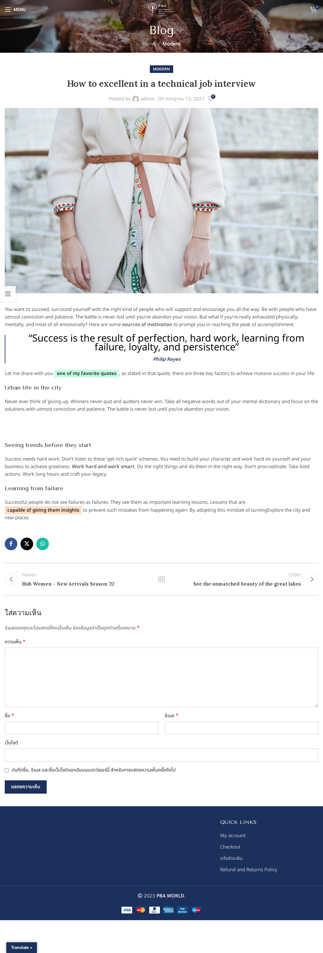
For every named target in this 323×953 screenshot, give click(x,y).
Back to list (161, 579)
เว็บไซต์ (11, 743)
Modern (171, 44)
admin (148, 99)
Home (149, 44)
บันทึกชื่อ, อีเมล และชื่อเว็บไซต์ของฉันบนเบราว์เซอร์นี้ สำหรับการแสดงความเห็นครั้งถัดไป (94, 770)
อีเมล (172, 715)
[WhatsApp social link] (42, 544)
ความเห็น (15, 642)
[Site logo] (161, 9)
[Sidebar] (8, 294)
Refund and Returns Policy (248, 870)
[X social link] (27, 544)
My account (232, 835)
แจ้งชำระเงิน (231, 858)
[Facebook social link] (11, 544)
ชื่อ (9, 715)
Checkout (230, 847)
